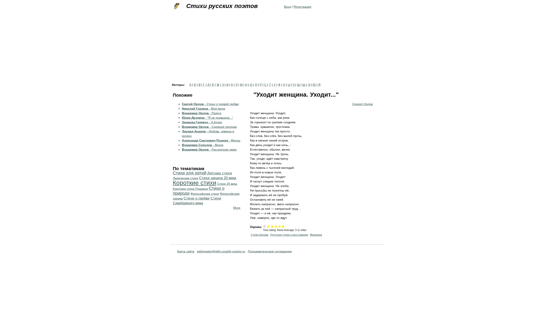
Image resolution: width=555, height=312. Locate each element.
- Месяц (211, 140)
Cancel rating (265, 226)
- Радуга (201, 113)
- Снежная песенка (209, 126)
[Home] (176, 6)
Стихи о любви (197, 198)
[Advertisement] (277, 50)
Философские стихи (205, 193)
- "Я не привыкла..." (207, 117)
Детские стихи (219, 173)
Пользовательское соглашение (270, 251)
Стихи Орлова (259, 234)
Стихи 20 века (227, 183)
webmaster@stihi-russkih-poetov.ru (221, 251)
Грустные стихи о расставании (289, 234)
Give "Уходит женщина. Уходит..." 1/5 (268, 226)
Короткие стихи (194, 182)
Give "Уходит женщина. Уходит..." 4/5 (279, 226)
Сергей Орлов (362, 104)
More (236, 208)
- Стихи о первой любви (210, 104)
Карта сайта (185, 251)
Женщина (316, 234)
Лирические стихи (185, 178)
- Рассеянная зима (209, 149)
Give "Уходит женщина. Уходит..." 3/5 (276, 226)
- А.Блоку (202, 122)
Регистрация (302, 6)
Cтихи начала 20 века (217, 178)
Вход (287, 6)
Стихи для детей (189, 173)
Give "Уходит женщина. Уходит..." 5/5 (283, 226)
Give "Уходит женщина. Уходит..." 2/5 (272, 226)
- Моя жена (203, 108)
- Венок (202, 145)
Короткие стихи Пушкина (190, 188)
